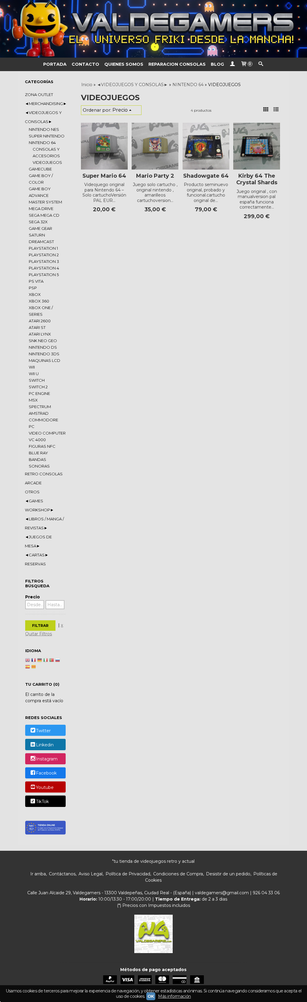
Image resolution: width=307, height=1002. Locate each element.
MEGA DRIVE (41, 208)
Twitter (43, 730)
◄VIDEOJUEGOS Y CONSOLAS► (43, 117)
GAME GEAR (40, 228)
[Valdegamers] (153, 29)
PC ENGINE (39, 393)
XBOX (35, 294)
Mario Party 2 (155, 176)
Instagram (47, 759)
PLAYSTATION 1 (43, 248)
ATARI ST (37, 327)
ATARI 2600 (40, 320)
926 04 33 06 (266, 892)
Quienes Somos (123, 64)
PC (31, 426)
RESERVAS (35, 563)
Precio (32, 597)
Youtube (45, 787)
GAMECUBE (40, 169)
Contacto (85, 64)
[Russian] (57, 661)
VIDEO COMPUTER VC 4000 (47, 436)
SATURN (37, 235)
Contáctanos (62, 874)
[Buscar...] (261, 64)
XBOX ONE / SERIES (41, 311)
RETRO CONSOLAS (44, 473)
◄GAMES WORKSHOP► (39, 505)
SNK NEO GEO (43, 340)
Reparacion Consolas (177, 64)
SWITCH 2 (38, 386)
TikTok (42, 801)
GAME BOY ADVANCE (40, 192)
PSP (33, 287)
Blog (217, 64)
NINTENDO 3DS (44, 353)
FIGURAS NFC (42, 446)
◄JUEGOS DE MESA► (38, 541)
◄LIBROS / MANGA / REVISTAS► (44, 523)
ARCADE (33, 482)
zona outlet (39, 94)
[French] (33, 661)
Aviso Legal (91, 874)
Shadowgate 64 (206, 176)
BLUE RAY (38, 452)
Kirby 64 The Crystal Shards (256, 179)
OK (151, 996)
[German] (39, 661)
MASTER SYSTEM (45, 202)
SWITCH (37, 380)
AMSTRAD (39, 413)
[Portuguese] (51, 661)
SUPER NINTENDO (46, 136)
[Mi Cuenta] (232, 64)
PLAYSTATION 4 (44, 268)
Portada (55, 64)
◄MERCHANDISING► (45, 103)
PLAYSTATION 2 (44, 254)
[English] (27, 661)
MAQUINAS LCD (44, 360)
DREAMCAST (41, 241)
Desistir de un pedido (228, 874)
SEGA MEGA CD (44, 215)
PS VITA (36, 281)
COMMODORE (43, 419)
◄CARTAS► (37, 554)
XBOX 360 (39, 301)
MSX (33, 400)
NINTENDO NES (44, 129)
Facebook (46, 773)
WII (32, 367)
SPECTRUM (40, 406)
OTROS (32, 491)
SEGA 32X (38, 221)
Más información (174, 996)
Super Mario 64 (104, 176)
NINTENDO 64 (42, 142)
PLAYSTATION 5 (44, 274)
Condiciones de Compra (178, 874)
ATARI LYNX (40, 334)
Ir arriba (38, 874)
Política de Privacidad (128, 874)
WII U (34, 373)
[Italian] (45, 661)
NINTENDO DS (43, 347)
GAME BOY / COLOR (41, 179)
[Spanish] (27, 667)
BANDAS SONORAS (39, 462)
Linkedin (45, 745)
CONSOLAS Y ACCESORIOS (46, 152)
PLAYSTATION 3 (44, 261)
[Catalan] (34, 667)
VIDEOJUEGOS (47, 162)
